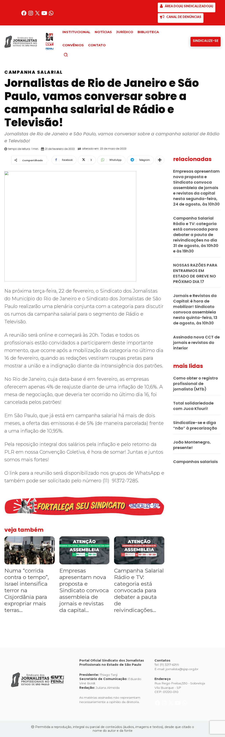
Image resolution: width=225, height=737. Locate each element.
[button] (73, 54)
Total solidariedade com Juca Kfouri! (193, 405)
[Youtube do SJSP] (44, 15)
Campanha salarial (33, 72)
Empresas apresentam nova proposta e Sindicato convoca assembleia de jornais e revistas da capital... (84, 590)
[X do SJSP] (37, 15)
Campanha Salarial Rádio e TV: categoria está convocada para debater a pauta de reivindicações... (139, 590)
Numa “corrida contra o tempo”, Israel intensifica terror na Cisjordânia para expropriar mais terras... (26, 590)
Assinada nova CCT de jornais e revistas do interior (196, 342)
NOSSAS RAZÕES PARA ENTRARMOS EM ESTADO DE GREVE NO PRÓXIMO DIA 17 (195, 273)
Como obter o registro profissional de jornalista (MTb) (195, 383)
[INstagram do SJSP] (31, 15)
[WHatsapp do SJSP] (51, 15)
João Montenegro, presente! (192, 444)
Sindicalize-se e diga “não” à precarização (195, 425)
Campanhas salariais (195, 461)
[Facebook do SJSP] (24, 15)
